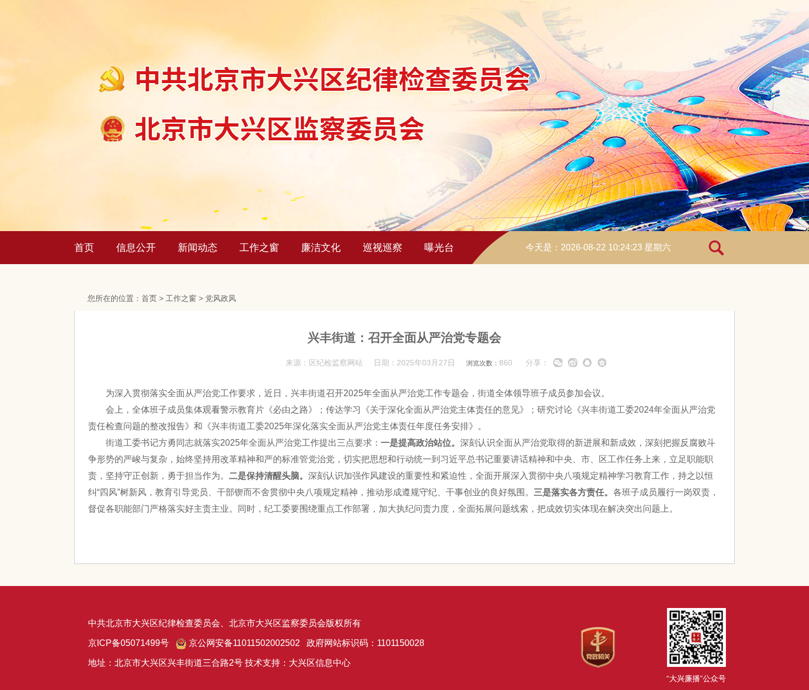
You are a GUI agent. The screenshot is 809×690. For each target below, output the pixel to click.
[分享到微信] (557, 362)
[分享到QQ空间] (602, 362)
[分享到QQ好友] (587, 362)
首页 (84, 247)
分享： (537, 362)
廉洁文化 (321, 247)
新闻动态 (197, 247)
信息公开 (136, 247)
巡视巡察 (382, 247)
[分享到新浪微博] (572, 362)
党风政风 (220, 298)
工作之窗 (259, 247)
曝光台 (439, 247)
